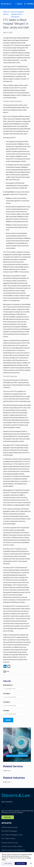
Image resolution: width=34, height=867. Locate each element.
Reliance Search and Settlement (13, 850)
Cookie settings (8, 863)
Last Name (6, 702)
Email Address (8, 685)
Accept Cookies (21, 863)
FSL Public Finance (8, 838)
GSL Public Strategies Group (11, 835)
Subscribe (7, 817)
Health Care (6, 771)
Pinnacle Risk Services (9, 843)
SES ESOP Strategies (9, 831)
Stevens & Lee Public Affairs (11, 846)
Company (6, 710)
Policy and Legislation (17, 12)
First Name (6, 693)
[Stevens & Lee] (6, 4)
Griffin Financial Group (9, 827)
